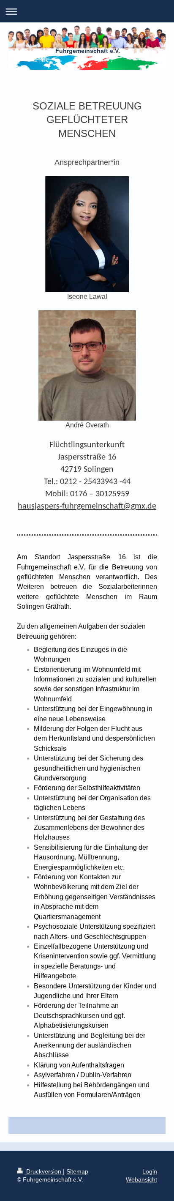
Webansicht (141, 1179)
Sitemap (77, 1171)
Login (149, 1171)
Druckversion (43, 1171)
